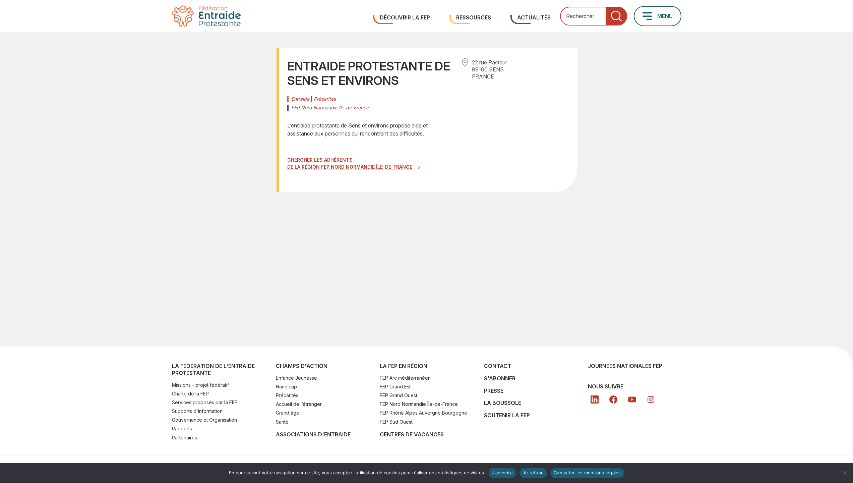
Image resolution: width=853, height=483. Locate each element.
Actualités (534, 17)
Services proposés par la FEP (205, 402)
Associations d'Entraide (313, 434)
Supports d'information (197, 411)
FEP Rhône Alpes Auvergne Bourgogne (423, 413)
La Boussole (502, 402)
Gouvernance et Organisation (204, 420)
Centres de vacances (412, 434)
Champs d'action (301, 366)
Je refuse (533, 472)
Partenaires (184, 437)
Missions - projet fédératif (200, 385)
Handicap (286, 386)
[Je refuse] (844, 473)
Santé (282, 422)
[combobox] (593, 16)
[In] (651, 399)
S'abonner (499, 378)
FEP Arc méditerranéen (405, 378)
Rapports (182, 428)
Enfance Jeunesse (296, 378)
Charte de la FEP (190, 393)
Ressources (473, 17)
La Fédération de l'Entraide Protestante (213, 369)
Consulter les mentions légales (587, 472)
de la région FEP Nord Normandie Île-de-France (350, 167)
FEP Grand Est (395, 386)
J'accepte (502, 472)
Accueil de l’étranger (299, 404)
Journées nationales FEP (625, 366)
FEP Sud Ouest (396, 422)
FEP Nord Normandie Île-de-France (419, 404)
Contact (497, 366)
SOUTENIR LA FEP (507, 415)
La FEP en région (403, 366)
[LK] (594, 399)
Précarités (287, 395)
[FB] (613, 399)
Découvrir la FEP (405, 17)
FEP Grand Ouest (398, 395)
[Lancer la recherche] (616, 16)
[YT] (632, 399)
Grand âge (287, 413)
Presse (493, 390)
